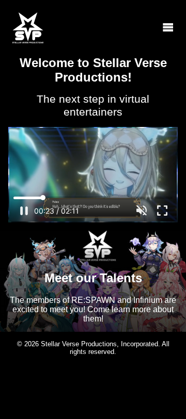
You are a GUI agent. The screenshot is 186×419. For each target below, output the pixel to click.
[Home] (27, 27)
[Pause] (23, 210)
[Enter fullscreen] (162, 210)
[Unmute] (141, 210)
